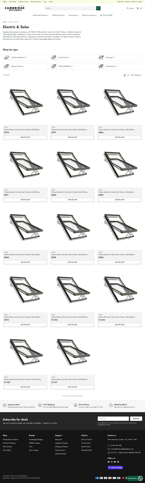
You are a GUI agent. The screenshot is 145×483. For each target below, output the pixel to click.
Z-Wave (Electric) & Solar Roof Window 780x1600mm (116, 254)
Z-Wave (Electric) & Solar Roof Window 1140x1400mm (22, 379)
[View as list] (128, 75)
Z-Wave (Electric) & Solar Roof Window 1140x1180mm (116, 317)
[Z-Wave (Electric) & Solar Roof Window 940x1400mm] (72, 290)
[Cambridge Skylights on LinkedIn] (118, 462)
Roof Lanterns (7, 446)
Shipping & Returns (61, 446)
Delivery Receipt (60, 454)
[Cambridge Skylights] (15, 8)
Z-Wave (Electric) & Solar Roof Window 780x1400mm (69, 254)
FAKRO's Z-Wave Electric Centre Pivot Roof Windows (48, 32)
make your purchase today (14, 39)
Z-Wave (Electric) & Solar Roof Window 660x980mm (22, 192)
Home (4, 22)
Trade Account (60, 450)
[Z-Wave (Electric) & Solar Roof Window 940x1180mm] (25, 290)
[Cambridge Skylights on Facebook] (108, 462)
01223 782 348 (116, 445)
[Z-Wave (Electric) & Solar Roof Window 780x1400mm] (72, 227)
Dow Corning (33, 450)
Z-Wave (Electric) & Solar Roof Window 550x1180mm (116, 129)
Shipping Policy (86, 450)
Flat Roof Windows (9, 443)
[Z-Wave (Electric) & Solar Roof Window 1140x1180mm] (119, 290)
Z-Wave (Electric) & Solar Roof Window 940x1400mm (69, 317)
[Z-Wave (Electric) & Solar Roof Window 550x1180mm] (119, 102)
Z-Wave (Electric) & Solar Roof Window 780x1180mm (22, 254)
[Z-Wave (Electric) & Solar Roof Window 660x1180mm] (72, 165)
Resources (58, 439)
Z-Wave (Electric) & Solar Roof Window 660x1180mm (69, 192)
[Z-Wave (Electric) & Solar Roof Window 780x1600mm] (119, 227)
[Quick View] (45, 83)
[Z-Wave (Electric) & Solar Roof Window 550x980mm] (72, 102)
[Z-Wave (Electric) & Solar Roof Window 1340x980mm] (72, 352)
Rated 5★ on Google (123, 2)
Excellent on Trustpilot (136, 2)
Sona (30, 446)
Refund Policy (86, 446)
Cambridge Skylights (9, 34)
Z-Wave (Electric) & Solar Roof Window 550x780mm (22, 129)
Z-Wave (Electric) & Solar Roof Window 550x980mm (69, 129)
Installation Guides (61, 443)
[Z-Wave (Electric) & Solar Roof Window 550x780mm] (25, 102)
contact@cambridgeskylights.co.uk (122, 449)
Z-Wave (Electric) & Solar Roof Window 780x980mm (116, 192)
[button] (134, 478)
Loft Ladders (7, 450)
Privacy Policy (86, 443)
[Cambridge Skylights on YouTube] (115, 462)
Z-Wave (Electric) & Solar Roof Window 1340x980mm (69, 379)
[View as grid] (124, 75)
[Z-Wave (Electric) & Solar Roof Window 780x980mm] (119, 165)
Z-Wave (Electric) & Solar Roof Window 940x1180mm (22, 317)
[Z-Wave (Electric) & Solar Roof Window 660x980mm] (25, 165)
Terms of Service (86, 439)
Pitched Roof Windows (10, 439)
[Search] (98, 8)
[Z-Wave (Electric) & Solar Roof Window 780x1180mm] (25, 227)
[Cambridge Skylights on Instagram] (112, 462)
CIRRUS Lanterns (34, 443)
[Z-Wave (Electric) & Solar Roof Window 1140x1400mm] (25, 352)
